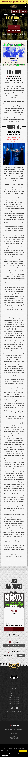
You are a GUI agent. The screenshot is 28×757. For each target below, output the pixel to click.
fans (14, 732)
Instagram (15, 139)
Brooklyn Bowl (14, 6)
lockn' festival (14, 735)
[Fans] (17, 708)
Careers (19, 711)
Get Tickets (14, 27)
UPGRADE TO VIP (14, 30)
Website (8, 137)
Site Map (15, 748)
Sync (14, 11)
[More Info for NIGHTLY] (14, 603)
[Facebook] (9, 708)
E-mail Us (15, 726)
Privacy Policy (21, 748)
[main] (14, 337)
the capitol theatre (14, 737)
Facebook (13, 141)
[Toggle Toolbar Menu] (3, 6)
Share (22, 11)
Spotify (19, 137)
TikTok (21, 139)
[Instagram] (12, 708)
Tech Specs (13, 711)
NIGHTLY (14, 611)
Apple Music (8, 139)
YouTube (14, 137)
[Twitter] (14, 708)
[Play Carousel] (23, 592)
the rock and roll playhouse (14, 739)
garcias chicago (14, 733)
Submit (21, 655)
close (23, 2)
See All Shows (12, 645)
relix (14, 736)
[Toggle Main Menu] (25, 6)
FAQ (7, 711)
